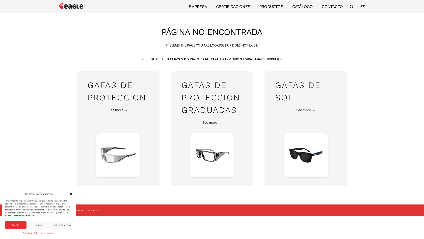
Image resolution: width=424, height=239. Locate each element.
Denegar (38, 225)
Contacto (332, 6)
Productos (271, 6)
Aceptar (16, 225)
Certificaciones (233, 6)
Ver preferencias (62, 225)
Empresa (198, 6)
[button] (71, 194)
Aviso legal (27, 232)
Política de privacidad (43, 232)
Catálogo (302, 6)
